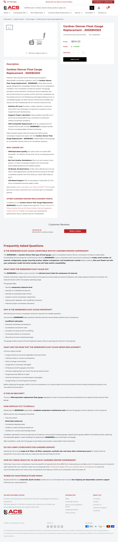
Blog (67, 499)
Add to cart (75, 59)
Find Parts (89, 13)
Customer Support (100, 508)
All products (8, 19)
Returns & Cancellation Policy (73, 506)
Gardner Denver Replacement (74, 35)
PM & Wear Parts (37, 13)
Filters (6, 13)
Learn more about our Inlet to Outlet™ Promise (33, 187)
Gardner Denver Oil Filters (21, 208)
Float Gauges (30, 19)
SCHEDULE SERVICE (103, 2)
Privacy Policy (70, 513)
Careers (96, 502)
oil (15, 163)
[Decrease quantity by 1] (73, 53)
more (26, 211)
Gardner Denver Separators (41, 208)
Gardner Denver (19, 19)
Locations (96, 510)
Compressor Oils (19, 13)
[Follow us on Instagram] (55, 526)
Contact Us (102, 13)
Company (96, 499)
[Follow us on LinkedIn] (62, 526)
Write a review (75, 231)
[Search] (92, 8)
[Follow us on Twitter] (51, 526)
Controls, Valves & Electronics (59, 13)
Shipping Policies (71, 510)
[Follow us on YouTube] (58, 526)
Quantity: (66, 52)
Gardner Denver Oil (14, 211)
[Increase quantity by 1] (83, 53)
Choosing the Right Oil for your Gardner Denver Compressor (72, 467)
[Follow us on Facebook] (48, 526)
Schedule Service (71, 502)
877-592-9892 (12, 2)
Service (77, 13)
